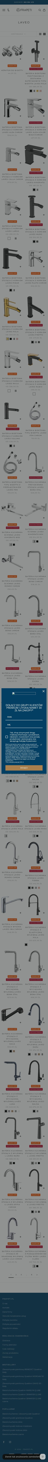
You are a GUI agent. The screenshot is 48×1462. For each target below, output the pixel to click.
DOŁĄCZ (24, 768)
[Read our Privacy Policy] (41, 744)
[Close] (44, 691)
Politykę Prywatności (27, 741)
